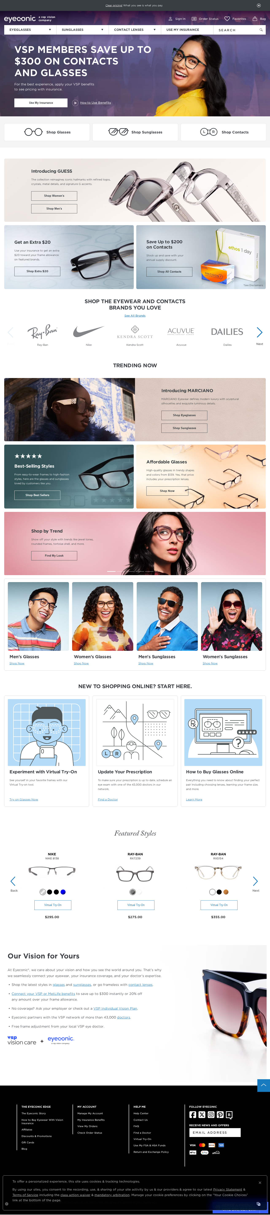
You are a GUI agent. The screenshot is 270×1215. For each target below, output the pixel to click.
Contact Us (141, 1119)
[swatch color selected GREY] (132, 892)
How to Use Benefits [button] (95, 102)
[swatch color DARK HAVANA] (225, 892)
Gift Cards (28, 1142)
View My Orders (87, 1126)
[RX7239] (135, 887)
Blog (24, 1148)
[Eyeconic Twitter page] (201, 1117)
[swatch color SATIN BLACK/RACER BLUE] (56, 892)
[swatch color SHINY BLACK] (219, 892)
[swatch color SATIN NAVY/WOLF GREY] (63, 892)
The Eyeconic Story (34, 1113)
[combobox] (232, 29)
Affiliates (27, 1129)
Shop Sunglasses (184, 428)
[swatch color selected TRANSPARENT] (212, 892)
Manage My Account (90, 1113)
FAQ (136, 1126)
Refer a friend (126, 5)
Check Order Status (89, 1132)
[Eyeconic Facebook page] (192, 1117)
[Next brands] (258, 336)
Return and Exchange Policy (151, 1151)
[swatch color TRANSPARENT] (139, 892)
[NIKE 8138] (52, 887)
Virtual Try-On (52, 905)
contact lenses (140, 985)
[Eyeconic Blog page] (229, 1118)
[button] (235, 18)
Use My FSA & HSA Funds (150, 1145)
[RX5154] (218, 887)
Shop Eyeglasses (184, 415)
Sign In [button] (180, 18)
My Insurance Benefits (91, 1119)
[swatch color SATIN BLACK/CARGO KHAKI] (49, 892)
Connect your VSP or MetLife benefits (43, 994)
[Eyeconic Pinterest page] (220, 1117)
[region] (135, 333)
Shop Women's (54, 195)
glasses (59, 985)
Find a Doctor (142, 1132)
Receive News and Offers (209, 1125)
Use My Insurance (41, 102)
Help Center (141, 1113)
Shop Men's (54, 208)
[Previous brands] (11, 336)
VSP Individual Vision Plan (115, 1008)
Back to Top (263, 1085)
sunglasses (82, 985)
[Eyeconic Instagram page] (211, 1117)
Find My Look (54, 555)
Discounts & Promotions (37, 1136)
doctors (123, 1017)
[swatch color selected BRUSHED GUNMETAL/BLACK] (42, 892)
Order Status (209, 18)
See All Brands (135, 315)
